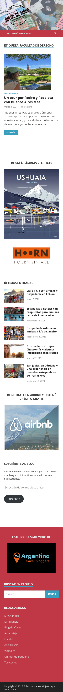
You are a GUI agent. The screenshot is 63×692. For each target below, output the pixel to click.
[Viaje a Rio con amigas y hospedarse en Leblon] (14, 291)
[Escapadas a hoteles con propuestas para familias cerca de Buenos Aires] (14, 309)
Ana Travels (11, 645)
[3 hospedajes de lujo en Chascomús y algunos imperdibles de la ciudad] (14, 346)
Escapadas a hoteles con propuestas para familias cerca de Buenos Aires (43, 312)
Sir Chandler (11, 616)
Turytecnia (10, 662)
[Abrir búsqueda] (54, 33)
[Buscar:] (31, 594)
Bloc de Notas (11, 93)
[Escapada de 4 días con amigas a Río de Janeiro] (14, 328)
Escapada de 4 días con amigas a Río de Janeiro (42, 329)
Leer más (9, 132)
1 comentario (26, 106)
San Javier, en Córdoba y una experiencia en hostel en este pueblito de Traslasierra (42, 370)
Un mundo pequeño (16, 656)
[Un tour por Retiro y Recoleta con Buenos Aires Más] (31, 72)
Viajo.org (9, 651)
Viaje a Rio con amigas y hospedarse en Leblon (42, 292)
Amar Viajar (11, 633)
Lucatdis (9, 639)
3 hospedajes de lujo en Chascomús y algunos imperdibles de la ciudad (42, 349)
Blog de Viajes (12, 627)
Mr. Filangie (11, 621)
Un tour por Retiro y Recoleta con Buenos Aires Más (28, 99)
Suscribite (14, 499)
